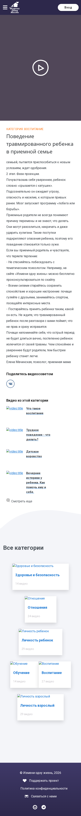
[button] (5, 7)
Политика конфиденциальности (43, 788)
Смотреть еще (21, 501)
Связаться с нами (44, 796)
